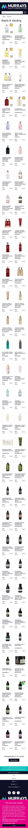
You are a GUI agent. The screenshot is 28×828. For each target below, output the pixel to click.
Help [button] (13, 781)
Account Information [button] (13, 772)
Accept (14, 825)
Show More (14, 760)
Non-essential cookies (9, 823)
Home (4, 16)
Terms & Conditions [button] (13, 787)
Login (14, 775)
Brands (9, 16)
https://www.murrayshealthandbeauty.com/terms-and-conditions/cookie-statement (13, 820)
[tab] (14, 772)
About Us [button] (13, 784)
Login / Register (23, 1)
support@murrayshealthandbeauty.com (15, 769)
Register (14, 778)
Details (11, 42)
